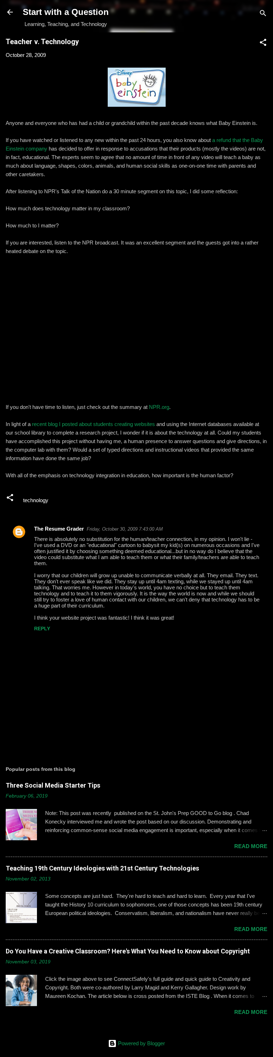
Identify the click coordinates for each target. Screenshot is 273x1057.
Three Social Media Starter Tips (53, 785)
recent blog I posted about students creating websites (93, 424)
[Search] (263, 14)
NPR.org (159, 407)
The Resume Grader (59, 529)
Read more (250, 846)
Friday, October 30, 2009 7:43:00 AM (125, 529)
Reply (42, 628)
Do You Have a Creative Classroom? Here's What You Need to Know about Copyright (128, 951)
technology (35, 500)
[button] (263, 43)
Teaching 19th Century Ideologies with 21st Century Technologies (102, 868)
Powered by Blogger (141, 1043)
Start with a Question (66, 12)
